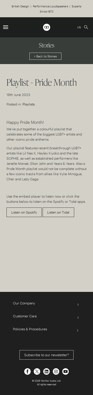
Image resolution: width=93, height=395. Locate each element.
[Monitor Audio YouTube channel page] (65, 371)
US (79, 27)
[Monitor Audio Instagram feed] (56, 371)
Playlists (28, 104)
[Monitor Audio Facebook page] (28, 371)
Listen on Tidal (58, 212)
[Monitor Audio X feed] (37, 371)
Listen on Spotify (24, 212)
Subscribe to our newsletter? (46, 355)
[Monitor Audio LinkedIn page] (47, 371)
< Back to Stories (45, 56)
